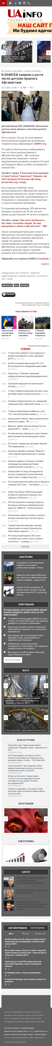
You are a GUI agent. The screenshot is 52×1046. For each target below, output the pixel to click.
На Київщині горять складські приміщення (23, 973)
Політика (27, 1012)
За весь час (40, 933)
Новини (25, 349)
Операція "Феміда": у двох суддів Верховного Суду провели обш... (14, 59)
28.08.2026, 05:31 (15, 763)
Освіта (40, 1015)
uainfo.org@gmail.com (36, 1037)
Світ (14, 1015)
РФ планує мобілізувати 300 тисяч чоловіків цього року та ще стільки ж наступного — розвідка (25, 539)
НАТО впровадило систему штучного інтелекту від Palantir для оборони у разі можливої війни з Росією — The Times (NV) (26, 757)
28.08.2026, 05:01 (15, 773)
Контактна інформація (20, 1037)
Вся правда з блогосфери (11, 71)
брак (16, 285)
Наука (28, 1015)
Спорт (22, 1018)
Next (49, 52)
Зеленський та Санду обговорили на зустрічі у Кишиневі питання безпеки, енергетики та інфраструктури (25, 474)
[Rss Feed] (10, 3)
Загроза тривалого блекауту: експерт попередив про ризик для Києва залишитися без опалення (26, 464)
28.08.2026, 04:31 (15, 786)
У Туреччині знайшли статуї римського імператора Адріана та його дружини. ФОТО (26, 356)
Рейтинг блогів (29, 1022)
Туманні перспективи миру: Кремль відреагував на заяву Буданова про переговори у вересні (25, 528)
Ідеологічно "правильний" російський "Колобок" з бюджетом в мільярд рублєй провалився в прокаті (32, 905)
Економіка (8, 1015)
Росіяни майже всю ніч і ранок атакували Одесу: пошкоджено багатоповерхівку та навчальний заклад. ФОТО (25, 941)
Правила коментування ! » (39, 346)
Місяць (25, 933)
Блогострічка (26, 740)
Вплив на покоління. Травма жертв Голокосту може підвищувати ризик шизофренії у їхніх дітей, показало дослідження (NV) (24, 779)
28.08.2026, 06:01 (15, 752)
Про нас (7, 1037)
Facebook (43, 258)
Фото (26, 670)
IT (10, 1018)
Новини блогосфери (32, 71)
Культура (21, 1015)
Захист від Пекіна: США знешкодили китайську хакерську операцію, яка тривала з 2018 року (25, 495)
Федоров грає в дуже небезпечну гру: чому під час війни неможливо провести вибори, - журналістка (32, 577)
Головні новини (17, 1012)
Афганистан (7, 285)
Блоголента (19, 1022)
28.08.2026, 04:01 (15, 796)
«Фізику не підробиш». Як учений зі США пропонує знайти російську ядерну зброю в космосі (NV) (26, 791)
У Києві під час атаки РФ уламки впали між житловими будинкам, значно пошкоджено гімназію (23, 964)
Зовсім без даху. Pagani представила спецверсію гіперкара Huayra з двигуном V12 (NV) (27, 747)
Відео (33, 1018)
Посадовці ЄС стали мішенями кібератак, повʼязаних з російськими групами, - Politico (30, 565)
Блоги (26, 872)
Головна (7, 1012)
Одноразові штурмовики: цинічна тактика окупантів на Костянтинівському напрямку (31, 880)
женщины (24, 285)
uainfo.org (31, 1031)
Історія (34, 1015)
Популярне (37, 928)
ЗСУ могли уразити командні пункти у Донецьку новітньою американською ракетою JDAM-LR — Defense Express (26, 505)
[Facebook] (14, 3)
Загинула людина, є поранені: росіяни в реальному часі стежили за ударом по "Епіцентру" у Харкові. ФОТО (22, 700)
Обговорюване (17, 928)
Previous (3, 52)
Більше (25, 547)
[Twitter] (19, 3)
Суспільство (36, 1012)
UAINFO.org (40, 143)
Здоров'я (15, 1018)
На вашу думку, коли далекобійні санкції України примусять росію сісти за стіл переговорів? (25, 612)
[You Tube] (23, 3)
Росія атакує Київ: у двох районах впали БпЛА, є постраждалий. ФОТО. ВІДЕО (26, 731)
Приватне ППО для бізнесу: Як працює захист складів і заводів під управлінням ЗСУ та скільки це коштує (32, 591)
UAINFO (45, 264)
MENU (3, 3)
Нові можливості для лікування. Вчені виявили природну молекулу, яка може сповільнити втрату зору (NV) (25, 768)
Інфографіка (26, 841)
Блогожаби (26, 803)
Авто (6, 1018)
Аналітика (26, 557)
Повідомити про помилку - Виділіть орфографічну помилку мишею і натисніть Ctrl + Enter (24, 275)
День (11, 933)
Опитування (26, 604)
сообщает (11, 137)
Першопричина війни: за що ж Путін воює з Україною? (32, 891)
